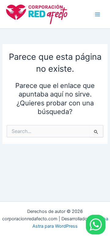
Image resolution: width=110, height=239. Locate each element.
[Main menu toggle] (97, 14)
